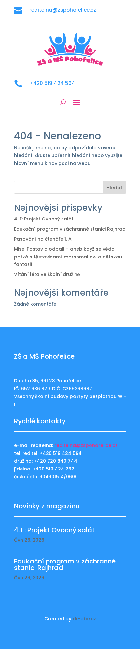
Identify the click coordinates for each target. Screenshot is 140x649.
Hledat (114, 187)
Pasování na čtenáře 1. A (43, 239)
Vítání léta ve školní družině (47, 274)
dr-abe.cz (84, 619)
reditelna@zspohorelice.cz (86, 445)
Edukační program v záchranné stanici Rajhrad (70, 229)
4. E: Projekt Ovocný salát (44, 219)
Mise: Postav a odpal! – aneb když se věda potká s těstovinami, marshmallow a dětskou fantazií (68, 257)
